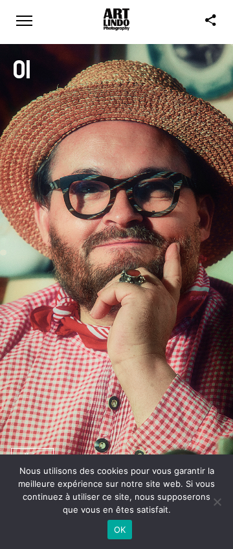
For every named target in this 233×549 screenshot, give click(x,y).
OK (120, 529)
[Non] (216, 501)
